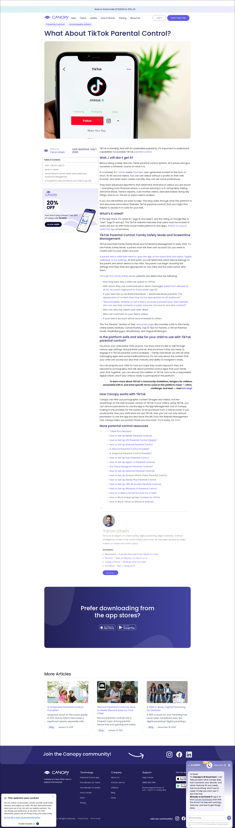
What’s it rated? (52, 169)
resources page (144, 324)
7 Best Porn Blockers (121, 431)
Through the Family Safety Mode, (118, 276)
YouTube (138, 172)
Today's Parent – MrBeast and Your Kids (125, 561)
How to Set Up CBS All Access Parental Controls (135, 484)
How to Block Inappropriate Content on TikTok (135, 497)
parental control (143, 151)
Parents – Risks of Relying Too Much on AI (126, 558)
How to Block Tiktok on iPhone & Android (131, 501)
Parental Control (55, 24)
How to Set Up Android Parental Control (131, 444)
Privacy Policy (83, 818)
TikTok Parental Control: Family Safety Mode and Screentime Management (65, 175)
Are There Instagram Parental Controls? (131, 466)
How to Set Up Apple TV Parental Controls (132, 462)
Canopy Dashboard (203, 799)
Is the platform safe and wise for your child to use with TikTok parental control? (68, 182)
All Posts (110, 573)
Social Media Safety (80, 24)
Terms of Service (223, 824)
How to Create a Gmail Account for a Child (133, 492)
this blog (186, 388)
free (177, 420)
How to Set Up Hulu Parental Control (129, 457)
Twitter (121, 172)
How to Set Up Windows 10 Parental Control (133, 488)
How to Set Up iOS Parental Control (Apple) (133, 440)
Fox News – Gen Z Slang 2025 (120, 565)
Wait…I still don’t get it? (54, 165)
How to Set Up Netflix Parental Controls (131, 435)
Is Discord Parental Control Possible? (129, 448)
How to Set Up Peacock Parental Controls (132, 470)
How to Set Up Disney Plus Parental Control (133, 479)
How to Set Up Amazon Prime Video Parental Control (138, 475)
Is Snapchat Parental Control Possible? (131, 453)
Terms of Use (95, 818)
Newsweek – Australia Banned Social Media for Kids (131, 554)
